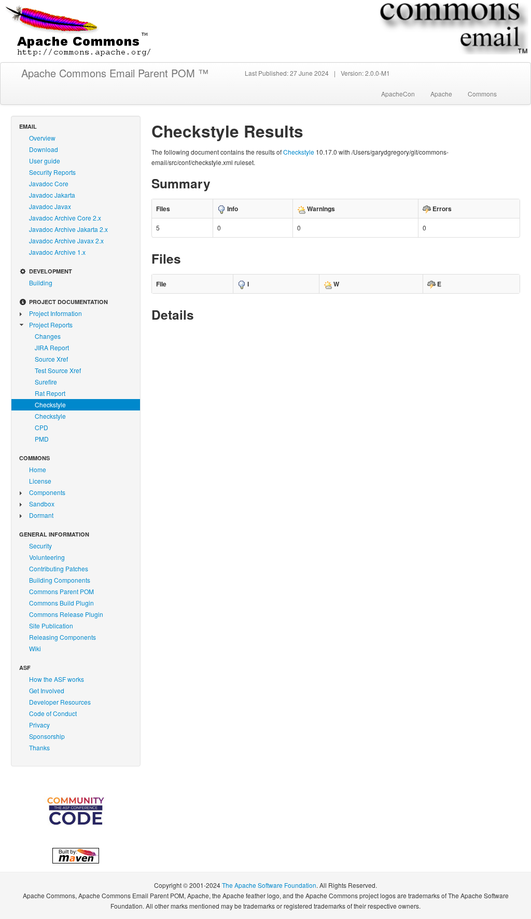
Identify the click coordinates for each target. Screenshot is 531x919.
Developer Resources (60, 701)
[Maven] (76, 854)
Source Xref (51, 358)
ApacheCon (398, 93)
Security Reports (52, 172)
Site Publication (51, 625)
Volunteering (47, 557)
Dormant (41, 515)
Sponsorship (47, 736)
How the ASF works (56, 679)
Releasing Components (62, 637)
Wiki (35, 648)
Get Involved (46, 690)
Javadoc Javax (50, 206)
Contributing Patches (58, 568)
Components (47, 492)
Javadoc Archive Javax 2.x (66, 240)
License (40, 480)
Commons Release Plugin (66, 614)
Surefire (46, 381)
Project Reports (51, 324)
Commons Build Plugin (61, 602)
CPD (41, 427)
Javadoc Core (48, 183)
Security (40, 545)
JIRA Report (52, 347)
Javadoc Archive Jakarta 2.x (68, 229)
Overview (42, 137)
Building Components (59, 579)
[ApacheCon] (76, 811)
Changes (48, 336)
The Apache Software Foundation (269, 885)
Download (43, 149)
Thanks (39, 747)
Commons (482, 93)
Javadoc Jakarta (52, 194)
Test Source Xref (58, 370)
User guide (44, 160)
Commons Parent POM (61, 591)
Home (37, 469)
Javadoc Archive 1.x (57, 252)
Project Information (55, 313)
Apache (441, 93)
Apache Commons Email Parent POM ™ (114, 72)
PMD (42, 438)
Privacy (39, 724)
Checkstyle (50, 404)
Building (40, 282)
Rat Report (50, 393)
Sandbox (41, 503)
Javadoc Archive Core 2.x (65, 217)
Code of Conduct (53, 713)
